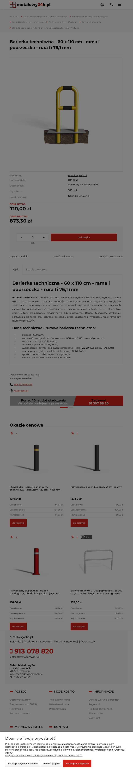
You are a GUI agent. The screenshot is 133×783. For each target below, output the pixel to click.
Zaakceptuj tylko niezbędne (23, 763)
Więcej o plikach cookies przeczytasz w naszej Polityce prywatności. (43, 755)
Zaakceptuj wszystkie (77, 763)
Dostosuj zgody (51, 763)
